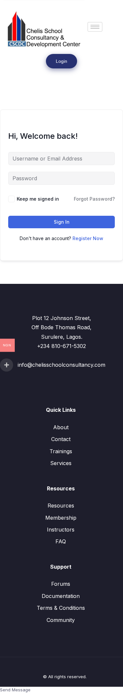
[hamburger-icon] (95, 27)
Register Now (87, 238)
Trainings (61, 451)
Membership (60, 517)
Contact (61, 439)
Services (61, 463)
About (61, 427)
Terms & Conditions (61, 608)
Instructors (60, 529)
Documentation (61, 596)
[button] (12, 77)
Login (61, 61)
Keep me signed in (38, 199)
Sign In (62, 222)
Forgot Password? (94, 199)
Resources (61, 505)
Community (61, 620)
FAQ (60, 541)
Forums (60, 584)
